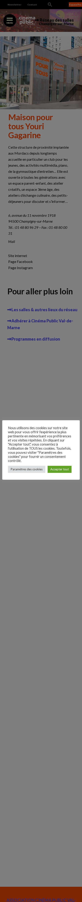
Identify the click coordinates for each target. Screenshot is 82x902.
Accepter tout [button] (59, 469)
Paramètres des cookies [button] (27, 469)
